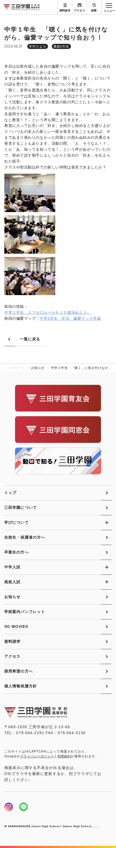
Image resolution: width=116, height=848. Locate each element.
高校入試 (12, 582)
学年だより (37, 46)
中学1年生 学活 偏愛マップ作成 (70, 318)
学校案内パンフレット (24, 611)
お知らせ (12, 597)
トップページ (14, 368)
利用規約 (64, 756)
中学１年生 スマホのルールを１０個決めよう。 (47, 312)
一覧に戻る (30, 339)
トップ (10, 492)
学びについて (16, 522)
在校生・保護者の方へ (24, 537)
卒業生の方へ (16, 552)
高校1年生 (61, 46)
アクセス (79, 10)
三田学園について (20, 507)
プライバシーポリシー (37, 756)
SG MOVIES (16, 626)
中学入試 (12, 567)
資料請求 (65, 10)
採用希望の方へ (18, 671)
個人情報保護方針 (20, 686)
